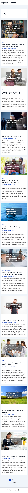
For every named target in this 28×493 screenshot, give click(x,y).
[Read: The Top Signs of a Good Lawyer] (14, 121)
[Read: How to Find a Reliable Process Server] (14, 441)
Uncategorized (8, 270)
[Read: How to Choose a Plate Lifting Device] (14, 305)
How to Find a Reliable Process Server (13, 456)
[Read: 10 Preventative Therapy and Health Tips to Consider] (14, 347)
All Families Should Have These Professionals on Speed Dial (11, 181)
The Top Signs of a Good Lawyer (11, 136)
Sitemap (21, 490)
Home (3, 42)
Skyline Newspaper (8, 3)
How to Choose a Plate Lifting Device (13, 320)
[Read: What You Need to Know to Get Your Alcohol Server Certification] (14, 29)
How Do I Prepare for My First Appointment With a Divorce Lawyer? (13, 93)
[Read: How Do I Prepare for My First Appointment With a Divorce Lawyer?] (14, 77)
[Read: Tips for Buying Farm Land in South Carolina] (14, 395)
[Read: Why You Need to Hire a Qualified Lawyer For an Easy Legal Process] (14, 257)
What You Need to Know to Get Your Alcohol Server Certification (13, 45)
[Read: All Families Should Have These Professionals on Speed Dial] (14, 165)
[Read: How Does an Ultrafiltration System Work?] (14, 211)
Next (14, 482)
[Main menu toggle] (25, 2)
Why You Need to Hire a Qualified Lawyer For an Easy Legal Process (12, 273)
